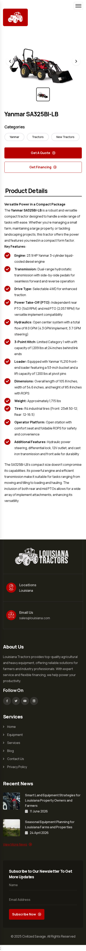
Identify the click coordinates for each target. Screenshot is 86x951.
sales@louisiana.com (34, 618)
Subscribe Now (24, 914)
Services (13, 743)
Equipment (15, 734)
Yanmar (14, 137)
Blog (10, 751)
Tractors (38, 137)
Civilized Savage (34, 936)
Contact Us (15, 759)
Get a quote (40, 153)
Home (11, 726)
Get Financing (40, 167)
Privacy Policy (17, 767)
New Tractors (65, 137)
